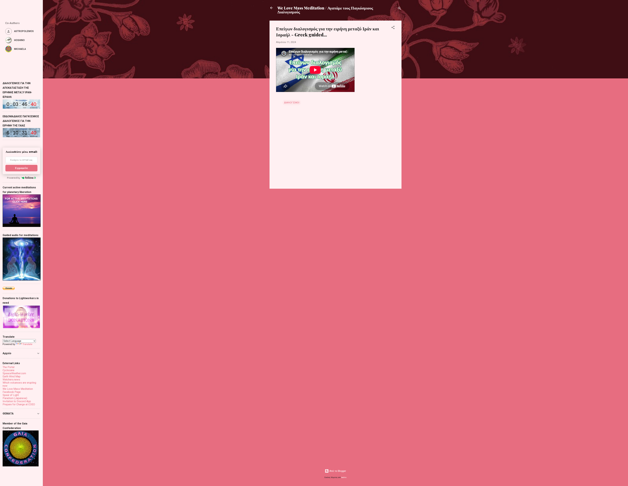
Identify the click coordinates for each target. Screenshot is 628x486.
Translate (27, 344)
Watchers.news (11, 379)
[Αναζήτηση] (399, 9)
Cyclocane (8, 370)
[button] (393, 28)
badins (344, 477)
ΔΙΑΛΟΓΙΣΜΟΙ (291, 102)
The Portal (8, 367)
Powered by (13, 177)
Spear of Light (11, 395)
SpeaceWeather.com (14, 373)
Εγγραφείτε (21, 168)
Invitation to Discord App (17, 401)
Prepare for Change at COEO (19, 404)
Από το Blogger (337, 471)
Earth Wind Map (11, 376)
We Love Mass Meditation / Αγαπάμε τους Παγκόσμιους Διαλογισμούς (325, 9)
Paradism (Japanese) (15, 398)
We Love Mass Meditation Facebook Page (18, 390)
